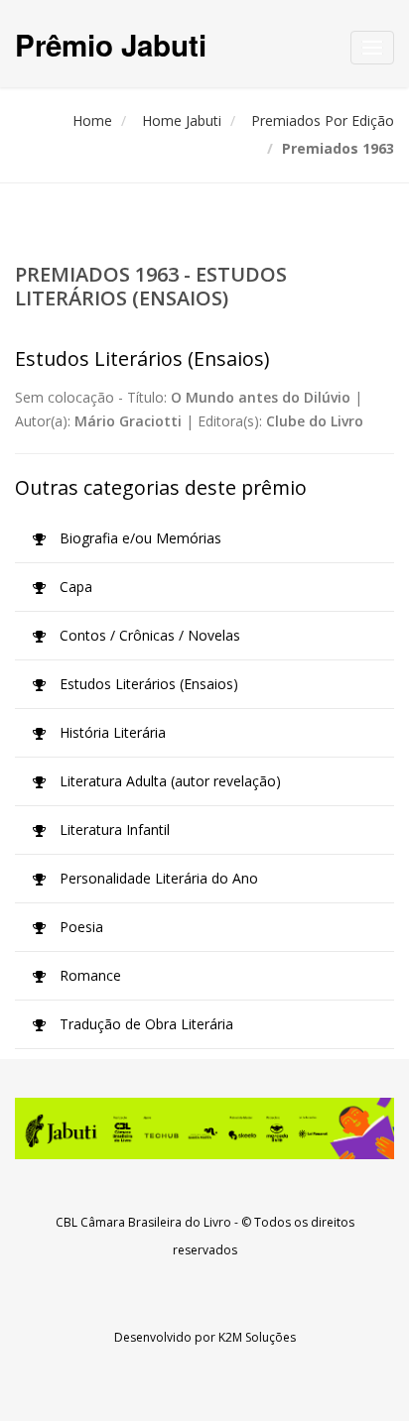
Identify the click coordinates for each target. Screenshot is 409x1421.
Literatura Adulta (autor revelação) (168, 780)
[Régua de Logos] (204, 1128)
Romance (88, 975)
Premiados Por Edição (322, 120)
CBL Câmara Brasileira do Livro (143, 1222)
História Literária (111, 732)
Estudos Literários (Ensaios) (147, 683)
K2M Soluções (257, 1337)
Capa (74, 586)
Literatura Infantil (113, 829)
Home (92, 120)
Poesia (79, 926)
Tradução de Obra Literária (144, 1023)
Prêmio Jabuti (110, 44)
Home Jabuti (181, 120)
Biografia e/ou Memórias (138, 538)
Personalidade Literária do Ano (157, 878)
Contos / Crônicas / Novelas (148, 635)
